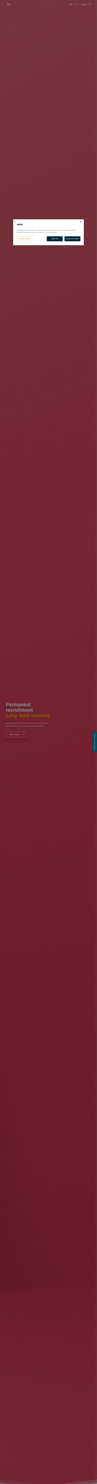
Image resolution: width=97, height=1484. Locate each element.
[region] (48, 232)
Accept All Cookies (72, 239)
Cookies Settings (24, 239)
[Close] (80, 222)
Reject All (54, 239)
